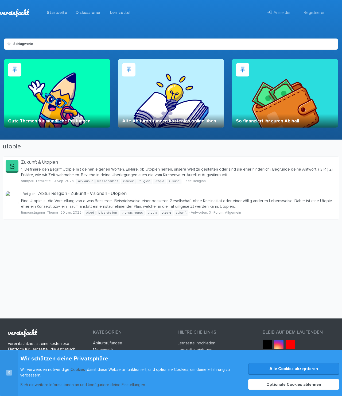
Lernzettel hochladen (196, 343)
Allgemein (233, 212)
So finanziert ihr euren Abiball (267, 121)
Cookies (78, 370)
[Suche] (333, 12)
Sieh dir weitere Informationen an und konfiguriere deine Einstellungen (82, 385)
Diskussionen (89, 12)
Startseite (57, 12)
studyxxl (27, 181)
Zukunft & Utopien (39, 162)
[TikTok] (267, 344)
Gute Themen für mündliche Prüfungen (49, 121)
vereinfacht (14, 12)
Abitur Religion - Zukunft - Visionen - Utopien (75, 193)
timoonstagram (33, 212)
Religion (199, 181)
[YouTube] (290, 344)
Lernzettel (120, 12)
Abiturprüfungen (107, 343)
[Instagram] (278, 344)
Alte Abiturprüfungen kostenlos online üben (169, 121)
